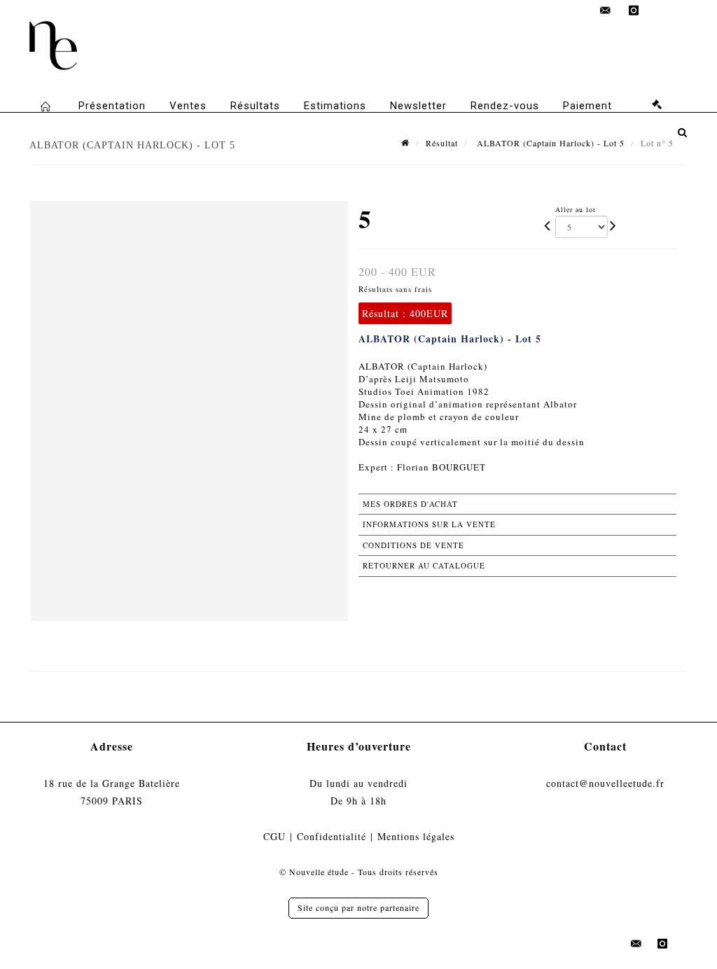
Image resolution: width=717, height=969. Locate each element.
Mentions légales (415, 836)
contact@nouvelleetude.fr (605, 783)
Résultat (442, 142)
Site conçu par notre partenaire (358, 907)
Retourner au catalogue (424, 565)
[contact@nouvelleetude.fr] (606, 10)
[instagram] (634, 10)
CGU (274, 836)
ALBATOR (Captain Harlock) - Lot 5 (549, 142)
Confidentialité (331, 836)
